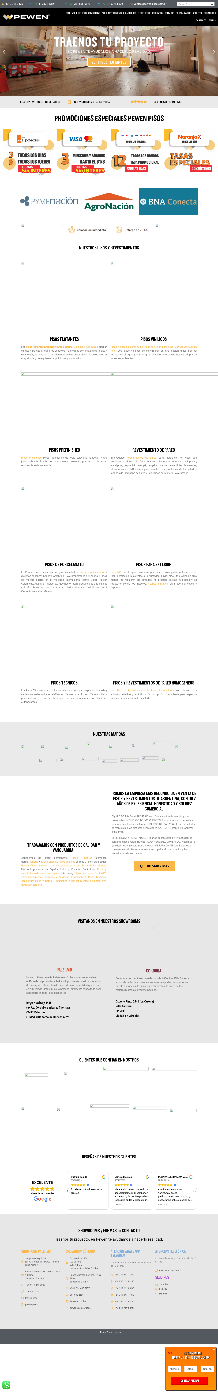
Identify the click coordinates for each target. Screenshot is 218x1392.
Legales (117, 1332)
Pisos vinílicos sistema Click (127, 346)
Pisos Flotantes (82, 857)
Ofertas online (73, 13)
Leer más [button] (119, 1204)
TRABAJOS (169, 13)
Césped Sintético (158, 583)
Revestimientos (116, 13)
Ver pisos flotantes (109, 62)
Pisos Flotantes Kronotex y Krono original (49, 346)
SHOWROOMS (210, 13)
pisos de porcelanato (92, 572)
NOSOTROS (197, 13)
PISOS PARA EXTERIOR (153, 564)
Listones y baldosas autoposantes (65, 877)
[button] (4, 51)
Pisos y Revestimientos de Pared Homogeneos (153, 683)
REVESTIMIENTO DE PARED (153, 450)
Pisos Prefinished (31, 457)
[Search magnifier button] (212, 4)
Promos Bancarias (91, 13)
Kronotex (33, 861)
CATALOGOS (130, 13)
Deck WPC (116, 572)
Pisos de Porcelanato (94, 865)
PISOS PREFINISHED (64, 450)
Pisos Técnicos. (96, 877)
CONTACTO (201, 20)
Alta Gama (92, 346)
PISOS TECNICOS (64, 683)
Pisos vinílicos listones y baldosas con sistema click (51, 865)
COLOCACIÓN (157, 13)
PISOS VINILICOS (154, 339)
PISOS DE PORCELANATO (64, 564)
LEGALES (212, 20)
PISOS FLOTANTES (64, 339)
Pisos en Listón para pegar (159, 346)
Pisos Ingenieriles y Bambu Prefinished (44, 880)
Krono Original (49, 861)
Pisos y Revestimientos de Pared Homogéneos (145, 690)
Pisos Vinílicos (67, 861)
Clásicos (78, 346)
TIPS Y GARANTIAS (183, 13)
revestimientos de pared (141, 457)
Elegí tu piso (144, 13)
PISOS (104, 13)
